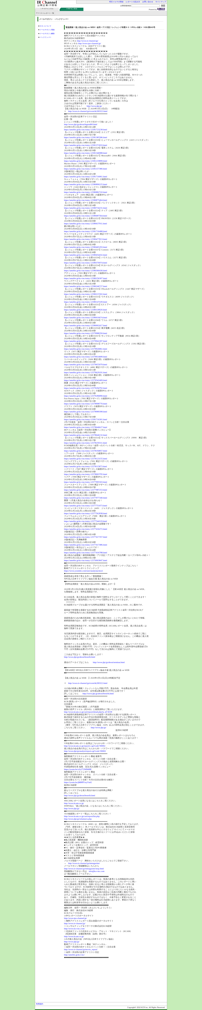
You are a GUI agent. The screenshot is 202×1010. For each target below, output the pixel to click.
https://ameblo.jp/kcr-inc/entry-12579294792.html (85, 388)
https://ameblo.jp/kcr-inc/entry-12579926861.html (85, 349)
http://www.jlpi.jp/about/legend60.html (80, 124)
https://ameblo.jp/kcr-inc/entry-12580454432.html (85, 255)
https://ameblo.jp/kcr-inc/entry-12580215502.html (85, 294)
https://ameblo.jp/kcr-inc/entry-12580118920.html (85, 310)
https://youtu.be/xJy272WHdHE (78, 769)
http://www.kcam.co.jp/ (74, 803)
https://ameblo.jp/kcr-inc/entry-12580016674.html (85, 317)
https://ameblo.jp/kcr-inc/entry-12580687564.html (85, 216)
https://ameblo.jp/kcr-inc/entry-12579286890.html (85, 396)
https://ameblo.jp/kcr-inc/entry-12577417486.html (85, 545)
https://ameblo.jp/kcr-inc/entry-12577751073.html (85, 506)
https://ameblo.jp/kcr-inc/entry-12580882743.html (85, 192)
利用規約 (39, 1004)
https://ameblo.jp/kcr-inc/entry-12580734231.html (85, 208)
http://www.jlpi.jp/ (94, 106)
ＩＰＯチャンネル (46, 9)
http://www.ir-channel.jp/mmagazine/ (84, 863)
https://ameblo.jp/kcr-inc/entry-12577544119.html (85, 521)
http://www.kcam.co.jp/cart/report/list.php (82, 816)
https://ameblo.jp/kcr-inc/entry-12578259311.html (85, 443)
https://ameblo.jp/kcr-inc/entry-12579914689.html (85, 357)
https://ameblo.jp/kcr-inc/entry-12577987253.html (85, 490)
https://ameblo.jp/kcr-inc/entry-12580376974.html (85, 263)
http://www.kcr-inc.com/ (74, 929)
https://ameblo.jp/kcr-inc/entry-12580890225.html (85, 184)
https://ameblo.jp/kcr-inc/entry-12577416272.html (85, 529)
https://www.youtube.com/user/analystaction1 (83, 571)
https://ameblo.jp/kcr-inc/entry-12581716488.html (85, 231)
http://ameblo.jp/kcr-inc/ (74, 955)
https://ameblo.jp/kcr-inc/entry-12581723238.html (85, 129)
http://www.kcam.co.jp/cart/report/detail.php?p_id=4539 (88, 712)
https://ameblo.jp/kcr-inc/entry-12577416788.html (85, 553)
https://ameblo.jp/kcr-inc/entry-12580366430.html (85, 270)
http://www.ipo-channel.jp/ (89, 43)
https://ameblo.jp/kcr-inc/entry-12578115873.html (85, 466)
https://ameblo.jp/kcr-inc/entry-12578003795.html (85, 474)
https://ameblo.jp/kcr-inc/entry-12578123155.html (85, 459)
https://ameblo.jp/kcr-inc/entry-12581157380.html (85, 169)
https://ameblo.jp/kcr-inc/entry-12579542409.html (85, 380)
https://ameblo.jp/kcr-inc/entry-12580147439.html (85, 302)
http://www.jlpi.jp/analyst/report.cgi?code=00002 (85, 751)
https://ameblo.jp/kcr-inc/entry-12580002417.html (85, 325)
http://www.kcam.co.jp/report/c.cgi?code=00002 (84, 746)
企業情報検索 (125, 6)
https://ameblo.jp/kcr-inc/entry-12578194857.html (85, 451)
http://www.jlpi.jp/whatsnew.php (78, 819)
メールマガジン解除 (47, 34)
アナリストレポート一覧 (45, 13)
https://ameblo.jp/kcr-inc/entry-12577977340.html (85, 498)
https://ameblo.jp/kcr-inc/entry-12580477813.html (85, 239)
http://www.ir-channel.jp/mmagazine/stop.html (84, 869)
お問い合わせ (147, 2)
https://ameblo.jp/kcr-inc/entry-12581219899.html (85, 161)
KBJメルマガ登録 (116, 2)
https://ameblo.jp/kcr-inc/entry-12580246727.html (85, 286)
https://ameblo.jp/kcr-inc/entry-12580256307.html (85, 278)
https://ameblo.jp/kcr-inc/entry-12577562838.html (85, 513)
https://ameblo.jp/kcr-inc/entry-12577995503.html (85, 482)
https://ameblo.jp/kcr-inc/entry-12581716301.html (85, 419)
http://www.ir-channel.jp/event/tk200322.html (87, 111)
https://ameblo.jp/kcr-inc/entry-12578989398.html (85, 412)
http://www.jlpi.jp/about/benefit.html (79, 657)
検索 (163, 6)
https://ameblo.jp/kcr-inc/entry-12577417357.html (85, 537)
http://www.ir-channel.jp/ (87, 41)
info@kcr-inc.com (96, 871)
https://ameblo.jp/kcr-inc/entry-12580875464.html (85, 200)
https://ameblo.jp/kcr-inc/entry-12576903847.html (85, 560)
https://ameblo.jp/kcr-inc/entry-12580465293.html (85, 247)
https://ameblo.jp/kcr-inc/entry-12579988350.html (85, 333)
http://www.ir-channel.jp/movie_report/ (80, 949)
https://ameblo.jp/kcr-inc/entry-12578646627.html (85, 427)
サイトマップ (160, 2)
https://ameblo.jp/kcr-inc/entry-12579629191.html (85, 372)
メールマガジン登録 (47, 30)
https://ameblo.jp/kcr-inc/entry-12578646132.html (85, 435)
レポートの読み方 (133, 2)
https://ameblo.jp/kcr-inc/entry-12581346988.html (85, 153)
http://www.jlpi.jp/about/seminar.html (109, 662)
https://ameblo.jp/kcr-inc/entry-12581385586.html (85, 137)
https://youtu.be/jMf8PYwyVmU (78, 782)
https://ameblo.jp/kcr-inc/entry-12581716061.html (85, 176)
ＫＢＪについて (45, 26)
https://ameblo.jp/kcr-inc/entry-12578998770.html (85, 404)
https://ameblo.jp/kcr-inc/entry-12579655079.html (85, 364)
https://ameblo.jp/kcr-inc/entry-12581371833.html (85, 145)
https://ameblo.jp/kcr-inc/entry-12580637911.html (85, 223)
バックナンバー (45, 37)
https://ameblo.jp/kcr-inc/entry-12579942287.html (85, 341)
